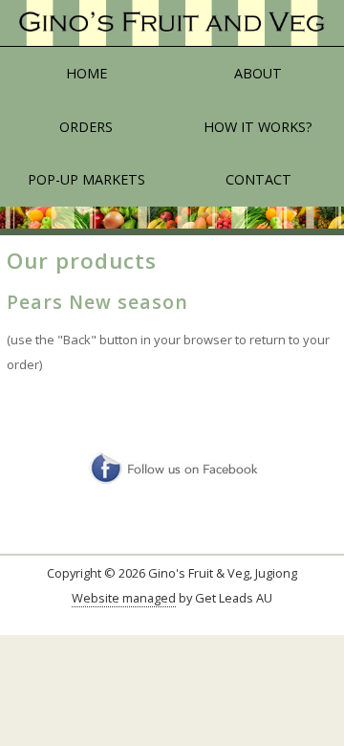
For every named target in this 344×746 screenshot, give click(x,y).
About (258, 73)
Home (86, 73)
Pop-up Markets (86, 179)
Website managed (124, 597)
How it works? (258, 127)
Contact (258, 179)
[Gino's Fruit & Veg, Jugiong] (172, 23)
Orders (86, 127)
